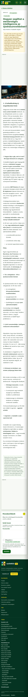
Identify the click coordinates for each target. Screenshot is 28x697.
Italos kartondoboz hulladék (8, 668)
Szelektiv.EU (4, 636)
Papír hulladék (4, 644)
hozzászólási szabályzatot (12, 541)
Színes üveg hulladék (6, 654)
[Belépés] (20, 2)
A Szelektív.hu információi (7, 634)
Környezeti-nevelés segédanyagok (9, 628)
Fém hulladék (4, 648)
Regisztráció (4, 612)
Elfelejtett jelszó (5, 614)
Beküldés (6, 551)
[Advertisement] (14, 69)
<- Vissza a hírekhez (6, 8)
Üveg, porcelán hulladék (7, 676)
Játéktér (3, 589)
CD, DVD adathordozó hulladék (9, 678)
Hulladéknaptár (5, 687)
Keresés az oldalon (5, 585)
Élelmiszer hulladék (6, 682)
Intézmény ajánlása (5, 602)
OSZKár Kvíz (14, 573)
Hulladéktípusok (5, 642)
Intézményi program (5, 695)
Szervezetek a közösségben (7, 600)
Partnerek (3, 632)
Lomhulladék (5, 684)
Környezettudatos (5, 624)
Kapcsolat (3, 640)
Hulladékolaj (4, 662)
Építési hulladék (5, 658)
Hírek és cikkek (4, 583)
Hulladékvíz (4, 674)
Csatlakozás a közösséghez (7, 604)
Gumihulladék (5, 670)
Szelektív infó (4, 622)
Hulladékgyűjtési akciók (6, 626)
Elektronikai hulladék (6, 652)
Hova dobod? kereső (6, 587)
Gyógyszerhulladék (5, 664)
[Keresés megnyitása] (16, 2)
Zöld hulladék (4, 660)
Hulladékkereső (5, 573)
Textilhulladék (5, 672)
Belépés (3, 610)
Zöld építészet (4, 638)
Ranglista (13, 695)
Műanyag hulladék (5, 646)
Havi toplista (4, 594)
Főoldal (3, 580)
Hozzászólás (6, 528)
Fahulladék (4, 680)
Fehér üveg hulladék (6, 650)
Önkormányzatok (5, 630)
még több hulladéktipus (6, 666)
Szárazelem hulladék (6, 656)
